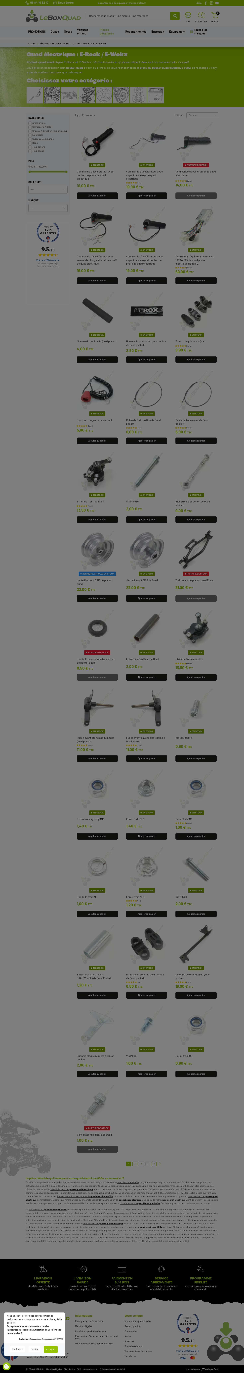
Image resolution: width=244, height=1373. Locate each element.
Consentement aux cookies (6, 1366)
